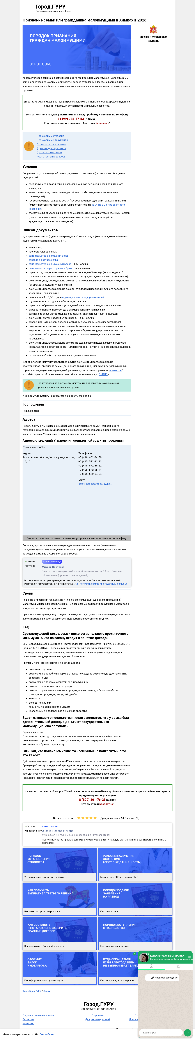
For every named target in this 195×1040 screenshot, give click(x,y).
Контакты (28, 1023)
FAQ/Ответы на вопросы (51, 156)
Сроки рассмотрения (49, 152)
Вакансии (28, 1019)
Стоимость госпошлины (51, 144)
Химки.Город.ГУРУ (32, 991)
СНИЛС (103, 374)
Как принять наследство (114, 946)
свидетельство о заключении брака (50, 263)
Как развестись (109, 911)
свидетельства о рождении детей (49, 255)
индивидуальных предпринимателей (83, 297)
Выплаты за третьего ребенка (42, 911)
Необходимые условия (50, 135)
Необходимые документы (52, 139)
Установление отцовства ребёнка (44, 877)
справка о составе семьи (43, 259)
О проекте (97, 1015)
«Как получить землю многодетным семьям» (101, 583)
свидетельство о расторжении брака (51, 268)
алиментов (115, 370)
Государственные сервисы (38, 1015)
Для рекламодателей (97, 1019)
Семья (46, 991)
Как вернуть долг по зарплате (117, 980)
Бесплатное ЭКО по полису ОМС (119, 877)
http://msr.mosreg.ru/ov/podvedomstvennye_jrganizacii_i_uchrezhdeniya (95, 483)
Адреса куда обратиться (51, 148)
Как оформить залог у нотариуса (43, 980)
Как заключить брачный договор (44, 946)
